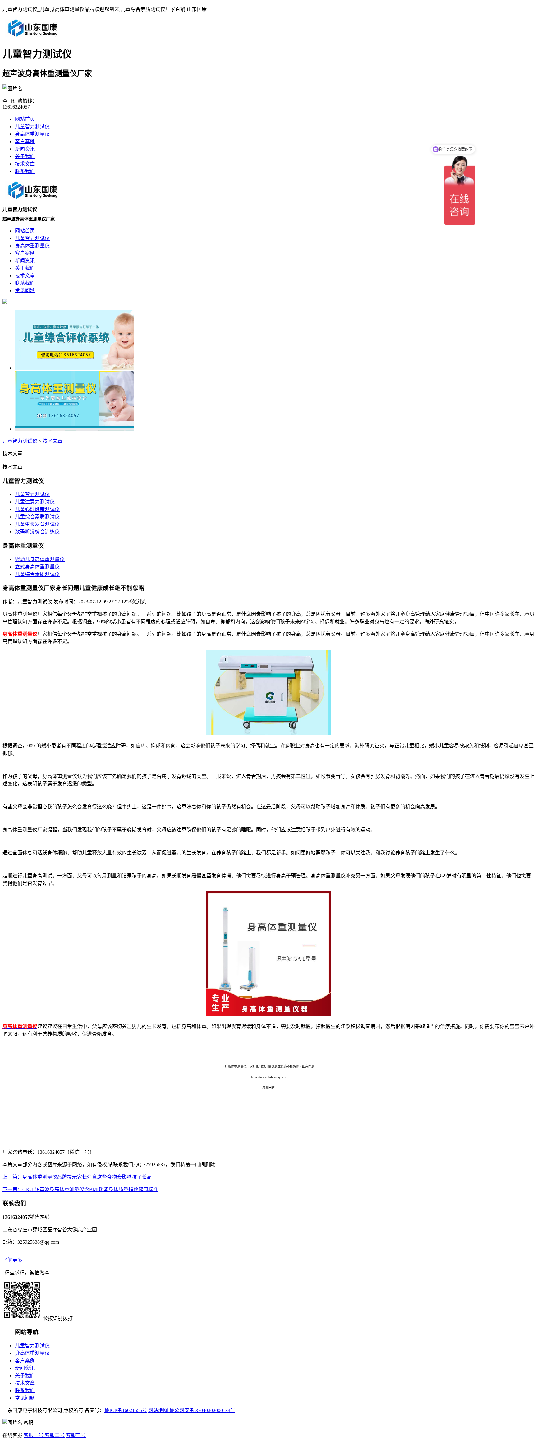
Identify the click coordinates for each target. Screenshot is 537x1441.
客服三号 (76, 1435)
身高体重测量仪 (32, 134)
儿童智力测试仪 (32, 126)
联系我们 (25, 171)
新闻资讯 (25, 149)
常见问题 (25, 1398)
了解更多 (12, 1260)
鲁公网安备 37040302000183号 (201, 1410)
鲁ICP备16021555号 (125, 1410)
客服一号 (34, 1435)
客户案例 (25, 141)
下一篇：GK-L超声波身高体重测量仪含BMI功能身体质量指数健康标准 (80, 1189)
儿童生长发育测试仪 (37, 524)
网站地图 (158, 1410)
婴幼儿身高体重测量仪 (40, 559)
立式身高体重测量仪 (37, 566)
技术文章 (25, 163)
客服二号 (54, 1435)
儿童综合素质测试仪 (37, 516)
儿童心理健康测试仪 (37, 509)
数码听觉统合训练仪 (37, 531)
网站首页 (25, 119)
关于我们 (25, 156)
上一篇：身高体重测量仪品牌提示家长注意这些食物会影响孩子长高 (77, 1177)
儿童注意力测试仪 (35, 501)
